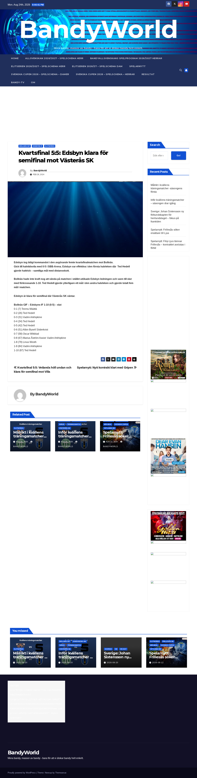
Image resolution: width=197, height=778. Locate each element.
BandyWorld (98, 29)
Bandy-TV (17, 82)
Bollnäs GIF (24, 146)
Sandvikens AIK (79, 641)
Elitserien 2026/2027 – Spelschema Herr (38, 66)
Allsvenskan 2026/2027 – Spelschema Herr (54, 58)
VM (116, 649)
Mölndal (108, 424)
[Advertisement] (98, 109)
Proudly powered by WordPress (22, 773)
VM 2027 (123, 649)
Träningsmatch (73, 424)
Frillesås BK (168, 641)
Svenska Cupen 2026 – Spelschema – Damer (40, 74)
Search (155, 145)
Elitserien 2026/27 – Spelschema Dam (97, 66)
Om (33, 82)
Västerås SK (64, 428)
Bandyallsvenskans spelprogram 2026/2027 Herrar (126, 58)
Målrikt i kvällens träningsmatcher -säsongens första (29, 436)
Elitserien (49, 146)
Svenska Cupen (121, 424)
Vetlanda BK (109, 428)
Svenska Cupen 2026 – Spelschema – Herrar (105, 74)
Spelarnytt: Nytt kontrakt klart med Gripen (105, 367)
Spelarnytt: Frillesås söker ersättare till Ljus (118, 436)
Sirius (61, 424)
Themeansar (60, 773)
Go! (179, 155)
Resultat (148, 74)
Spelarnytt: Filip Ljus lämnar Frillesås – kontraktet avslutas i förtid (168, 244)
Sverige (108, 649)
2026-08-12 (158, 663)
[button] (180, 70)
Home (14, 58)
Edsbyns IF (37, 146)
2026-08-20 (21, 663)
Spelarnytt (137, 66)
